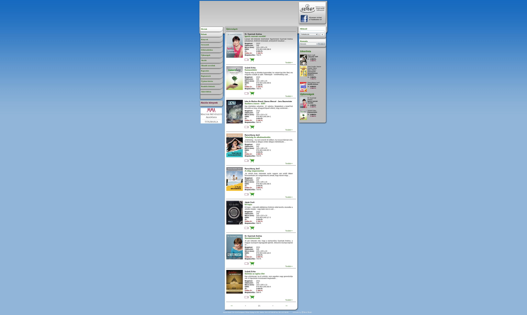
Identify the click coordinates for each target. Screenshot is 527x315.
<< (232, 306)
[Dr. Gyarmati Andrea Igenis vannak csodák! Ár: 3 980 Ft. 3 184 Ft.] (313, 96)
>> (287, 306)
